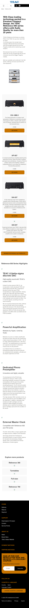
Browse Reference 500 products (14, 253)
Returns (4, 510)
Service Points (6, 526)
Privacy (16, 601)
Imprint (23, 601)
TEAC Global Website (8, 539)
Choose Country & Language (13, 590)
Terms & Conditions (7, 601)
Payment (4, 512)
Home (2, 9)
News (3, 534)
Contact (4, 523)
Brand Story (5, 537)
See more (15, 130)
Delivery (4, 507)
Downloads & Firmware (8, 521)
